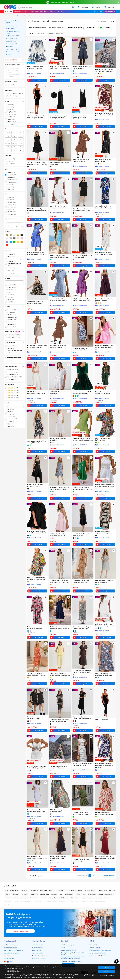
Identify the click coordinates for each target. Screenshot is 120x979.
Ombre (11, 270)
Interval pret (11, 219)
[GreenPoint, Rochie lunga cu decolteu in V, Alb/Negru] (82, 610)
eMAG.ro (93, 941)
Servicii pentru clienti (11, 941)
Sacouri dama (24, 898)
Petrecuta (12, 327)
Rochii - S (7, 894)
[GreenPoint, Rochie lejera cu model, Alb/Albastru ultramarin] (37, 424)
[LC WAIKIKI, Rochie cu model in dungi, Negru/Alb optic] (60, 703)
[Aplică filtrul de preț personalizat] (22, 227)
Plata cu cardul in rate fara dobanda (13, 950)
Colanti (16, 901)
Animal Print (12, 419)
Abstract (11, 416)
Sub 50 (11, 197)
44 (20, 150)
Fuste (9, 46)
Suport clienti (65, 941)
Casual (12, 175)
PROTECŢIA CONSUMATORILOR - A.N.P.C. (71, 961)
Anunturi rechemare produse (68, 950)
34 (8, 147)
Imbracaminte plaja (100, 901)
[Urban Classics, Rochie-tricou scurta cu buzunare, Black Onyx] (82, 192)
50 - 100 (11, 200)
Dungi (11, 414)
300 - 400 (12, 207)
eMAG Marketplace (37, 953)
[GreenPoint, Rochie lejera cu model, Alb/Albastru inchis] (60, 470)
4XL (21, 139)
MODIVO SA (12, 268)
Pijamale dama (75, 898)
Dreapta (12, 314)
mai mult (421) (11, 274)
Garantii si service (8, 956)
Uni (11, 409)
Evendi (11, 109)
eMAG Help (100, 11)
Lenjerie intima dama (87, 898)
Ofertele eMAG (18, 11)
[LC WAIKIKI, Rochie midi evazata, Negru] (82, 517)
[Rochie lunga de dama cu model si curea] (60, 794)
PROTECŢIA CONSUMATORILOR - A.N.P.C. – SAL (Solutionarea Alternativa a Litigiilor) (73, 957)
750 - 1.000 (12, 214)
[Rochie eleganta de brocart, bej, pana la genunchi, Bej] (37, 330)
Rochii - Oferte (60, 890)
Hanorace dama (12, 49)
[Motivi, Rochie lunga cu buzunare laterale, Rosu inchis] (105, 841)
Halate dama (47, 901)
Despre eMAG (93, 945)
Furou (11, 187)
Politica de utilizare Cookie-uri (97, 953)
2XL (8, 139)
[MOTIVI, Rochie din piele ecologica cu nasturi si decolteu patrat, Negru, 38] (37, 469)
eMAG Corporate (36, 950)
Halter (11, 189)
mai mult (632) (11, 124)
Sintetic (12, 285)
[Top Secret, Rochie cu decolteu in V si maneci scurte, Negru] (82, 701)
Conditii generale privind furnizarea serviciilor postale (73, 953)
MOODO (11, 116)
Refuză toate (107, 971)
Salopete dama (92, 894)
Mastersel (12, 261)
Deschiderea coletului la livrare (12, 945)
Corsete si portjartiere (59, 901)
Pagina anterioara (82, 875)
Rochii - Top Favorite (90, 890)
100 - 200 (12, 202)
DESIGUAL (12, 121)
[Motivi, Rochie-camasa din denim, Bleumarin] (82, 51)
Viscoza (11, 290)
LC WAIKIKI (12, 114)
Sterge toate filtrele (11, 60)
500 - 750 (12, 212)
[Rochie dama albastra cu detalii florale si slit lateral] (60, 238)
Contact (63, 947)
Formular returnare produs (68, 945)
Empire (11, 184)
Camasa (12, 172)
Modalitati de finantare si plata (40, 956)
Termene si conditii (95, 947)
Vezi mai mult (8, 905)
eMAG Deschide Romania (15, 351)
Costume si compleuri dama (106, 894)
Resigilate (60, 11)
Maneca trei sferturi (15, 377)
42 (14, 150)
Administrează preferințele (107, 975)
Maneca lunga (13, 374)
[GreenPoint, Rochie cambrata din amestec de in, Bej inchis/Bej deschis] (37, 841)
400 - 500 (12, 209)
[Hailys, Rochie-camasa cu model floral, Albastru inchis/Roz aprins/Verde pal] (37, 610)
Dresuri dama (8, 901)
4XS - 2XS (8, 132)
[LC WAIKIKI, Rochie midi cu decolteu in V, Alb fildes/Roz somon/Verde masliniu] (60, 563)
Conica (11, 322)
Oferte (11, 85)
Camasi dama (11, 44)
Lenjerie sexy (98, 898)
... (100, 875)
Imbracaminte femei (14, 16)
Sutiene (106, 898)
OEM (11, 104)
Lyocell (11, 299)
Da (10, 361)
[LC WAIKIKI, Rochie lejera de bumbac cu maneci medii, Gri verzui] (37, 192)
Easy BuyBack (34, 11)
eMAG (11, 254)
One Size (14, 143)
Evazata (12, 310)
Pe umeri (11, 324)
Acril (10, 302)
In (9, 292)
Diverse (11, 426)
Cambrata (12, 317)
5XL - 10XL (8, 143)
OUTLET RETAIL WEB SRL (14, 264)
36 (14, 147)
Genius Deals (43, 11)
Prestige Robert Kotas (15, 259)
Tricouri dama (12, 26)
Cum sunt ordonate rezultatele (103, 21)
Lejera (11, 312)
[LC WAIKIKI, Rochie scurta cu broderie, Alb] (60, 376)
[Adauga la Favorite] (45, 39)
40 (8, 150)
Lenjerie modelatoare (26, 901)
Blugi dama (11, 41)
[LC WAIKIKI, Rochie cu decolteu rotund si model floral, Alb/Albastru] (82, 331)
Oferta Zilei (53, 11)
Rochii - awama (34, 890)
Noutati (11, 348)
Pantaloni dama (12, 36)
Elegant (12, 182)
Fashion (6, 16)
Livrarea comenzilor (37, 947)
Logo (10, 424)
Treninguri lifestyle (13, 52)
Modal (11, 297)
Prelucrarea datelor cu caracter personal (100, 950)
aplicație (71, 2)
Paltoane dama (53, 898)
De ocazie (12, 179)
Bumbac (12, 287)
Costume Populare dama (11, 898)
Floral (11, 411)
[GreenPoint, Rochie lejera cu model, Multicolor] (105, 563)
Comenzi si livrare (38, 941)
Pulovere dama (34, 898)
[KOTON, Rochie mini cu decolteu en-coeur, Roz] (60, 517)
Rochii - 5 (51, 890)
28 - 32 (20, 143)
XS (14, 132)
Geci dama (43, 898)
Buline (11, 421)
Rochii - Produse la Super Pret (74, 890)
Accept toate (107, 967)
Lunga (11, 164)
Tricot (11, 294)
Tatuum (11, 119)
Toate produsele (14, 335)
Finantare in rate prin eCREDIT (12, 953)
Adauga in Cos (39, 80)
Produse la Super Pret (15, 93)
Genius (26, 11)
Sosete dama (38, 901)
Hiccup (11, 256)
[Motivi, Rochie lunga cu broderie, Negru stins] (60, 841)
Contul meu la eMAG (37, 945)
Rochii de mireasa (64, 898)
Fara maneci (13, 369)
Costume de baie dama (12, 32)
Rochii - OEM (24, 890)
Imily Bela (12, 112)
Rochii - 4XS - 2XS (102, 890)
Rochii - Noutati (14, 890)
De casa (11, 177)
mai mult (10, 54)
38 (20, 147)
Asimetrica (12, 319)
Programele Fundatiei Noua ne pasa (99, 956)
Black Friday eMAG (9, 958)
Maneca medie (13, 379)
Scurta (11, 159)
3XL (14, 139)
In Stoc (11, 346)
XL (20, 136)
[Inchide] (118, 2)
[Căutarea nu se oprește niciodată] (10, 7)
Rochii (23, 16)
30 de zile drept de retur (10, 947)
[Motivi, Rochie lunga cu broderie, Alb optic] (60, 423)
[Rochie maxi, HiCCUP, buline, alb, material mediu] (82, 748)
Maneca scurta (14, 372)
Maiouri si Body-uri (73, 901)
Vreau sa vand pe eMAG (20, 931)
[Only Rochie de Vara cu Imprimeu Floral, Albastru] (105, 656)
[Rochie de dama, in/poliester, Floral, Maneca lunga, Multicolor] (37, 562)
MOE (11, 107)
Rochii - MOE (43, 890)
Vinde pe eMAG (109, 11)
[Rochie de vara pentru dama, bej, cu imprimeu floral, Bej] (82, 563)
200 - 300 (12, 204)
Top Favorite (12, 96)
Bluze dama (11, 38)
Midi (10, 161)
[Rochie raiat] (105, 703)
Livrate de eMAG (14, 337)
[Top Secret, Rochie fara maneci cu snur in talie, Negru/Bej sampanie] (37, 285)
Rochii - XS (112, 890)
